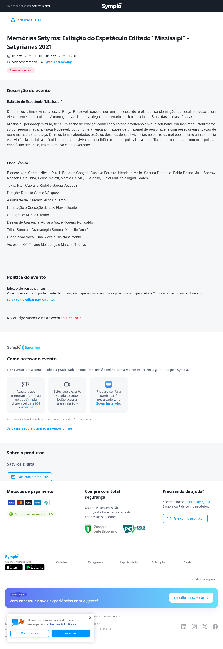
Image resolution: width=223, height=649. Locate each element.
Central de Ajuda (198, 502)
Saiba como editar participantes (31, 299)
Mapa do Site (112, 616)
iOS (37, 403)
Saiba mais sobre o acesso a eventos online (39, 428)
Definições (29, 633)
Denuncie (73, 318)
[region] (50, 628)
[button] (18, 622)
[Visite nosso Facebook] (215, 626)
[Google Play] (34, 567)
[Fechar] (90, 617)
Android (27, 407)
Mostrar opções (205, 579)
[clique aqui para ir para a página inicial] (111, 6)
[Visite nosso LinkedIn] (183, 626)
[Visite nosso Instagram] (194, 626)
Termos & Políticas (63, 624)
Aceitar (70, 633)
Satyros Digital (41, 5)
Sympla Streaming (58, 62)
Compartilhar (29, 20)
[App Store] (14, 567)
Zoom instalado (108, 403)
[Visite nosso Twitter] (204, 626)
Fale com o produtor (33, 477)
